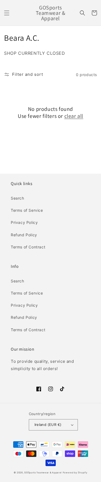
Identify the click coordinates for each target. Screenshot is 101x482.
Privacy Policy (24, 222)
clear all (73, 115)
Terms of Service (27, 210)
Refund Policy (24, 235)
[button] (7, 13)
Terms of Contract (28, 247)
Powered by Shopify (75, 472)
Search (17, 198)
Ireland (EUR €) (48, 424)
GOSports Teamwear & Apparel (43, 472)
